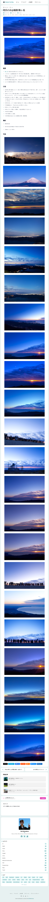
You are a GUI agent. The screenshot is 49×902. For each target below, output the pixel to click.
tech (29, 882)
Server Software (16, 882)
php (30, 879)
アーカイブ (16, 893)
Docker (33, 877)
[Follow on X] (24, 836)
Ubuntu (37, 882)
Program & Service (36, 879)
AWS (7, 877)
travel (33, 882)
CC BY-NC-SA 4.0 (31, 898)
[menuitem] (45, 2)
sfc (21, 882)
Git (37, 877)
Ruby (4, 882)
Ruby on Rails (8, 882)
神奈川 (21, 14)
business (17, 877)
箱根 (24, 14)
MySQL (18, 879)
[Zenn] (27, 836)
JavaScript (5, 879)
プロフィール (26, 893)
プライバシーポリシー (35, 893)
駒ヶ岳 (27, 14)
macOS (13, 879)
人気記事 (21, 893)
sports (25, 882)
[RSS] (27, 896)
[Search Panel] (43, 2)
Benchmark (12, 877)
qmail (42, 879)
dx (10, 14)
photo (23, 879)
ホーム (11, 893)
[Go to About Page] (24, 824)
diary (29, 877)
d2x (8, 14)
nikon (13, 14)
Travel (20, 12)
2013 (6, 14)
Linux (10, 879)
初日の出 (17, 14)
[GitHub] (21, 836)
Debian (25, 877)
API (3, 877)
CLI (21, 877)
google (41, 877)
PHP (26, 879)
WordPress (43, 882)
